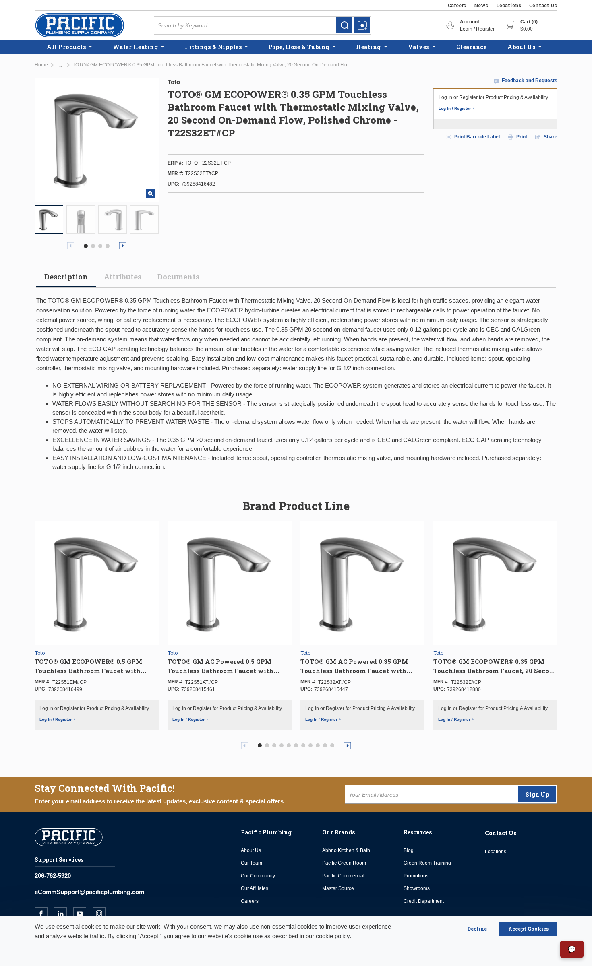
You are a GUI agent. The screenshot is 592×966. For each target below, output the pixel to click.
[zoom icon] (150, 193)
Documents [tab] (178, 276)
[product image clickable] (49, 219)
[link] (344, 25)
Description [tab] (66, 276)
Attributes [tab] (122, 276)
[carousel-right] (123, 246)
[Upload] (362, 25)
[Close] (477, 929)
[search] (344, 25)
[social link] (44, 913)
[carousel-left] (71, 246)
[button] (86, 246)
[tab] (66, 279)
